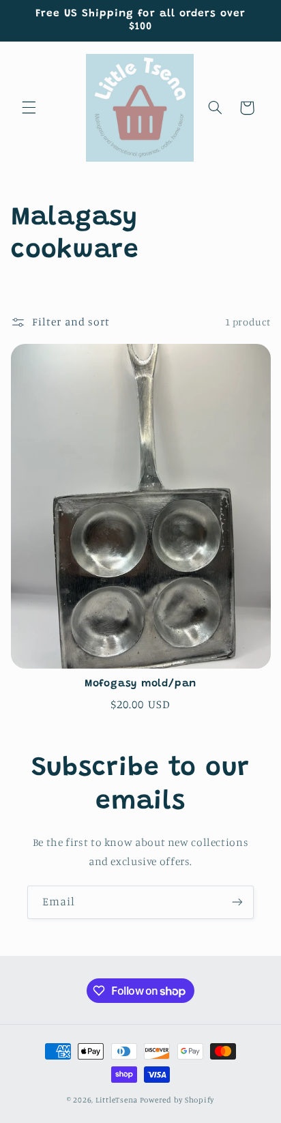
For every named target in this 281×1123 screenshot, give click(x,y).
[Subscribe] (237, 902)
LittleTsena (116, 1100)
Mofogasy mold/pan (140, 684)
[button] (28, 107)
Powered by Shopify (177, 1100)
